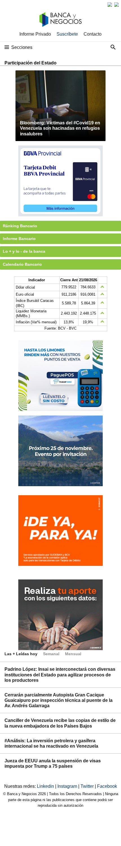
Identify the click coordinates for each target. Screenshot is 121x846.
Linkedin (46, 786)
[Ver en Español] (116, 4)
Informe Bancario (19, 238)
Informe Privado (35, 34)
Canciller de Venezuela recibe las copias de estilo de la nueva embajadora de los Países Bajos (60, 723)
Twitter (87, 786)
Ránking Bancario (20, 226)
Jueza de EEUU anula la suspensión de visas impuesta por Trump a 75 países (53, 763)
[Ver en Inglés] (109, 4)
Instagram (67, 786)
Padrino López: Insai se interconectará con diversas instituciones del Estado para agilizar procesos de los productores (60, 674)
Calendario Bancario (22, 264)
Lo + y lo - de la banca (24, 251)
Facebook (107, 786)
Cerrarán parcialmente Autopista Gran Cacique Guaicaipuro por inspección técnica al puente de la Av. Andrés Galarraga (59, 700)
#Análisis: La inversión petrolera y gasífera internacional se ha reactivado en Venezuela (51, 743)
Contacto (93, 34)
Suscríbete (67, 34)
